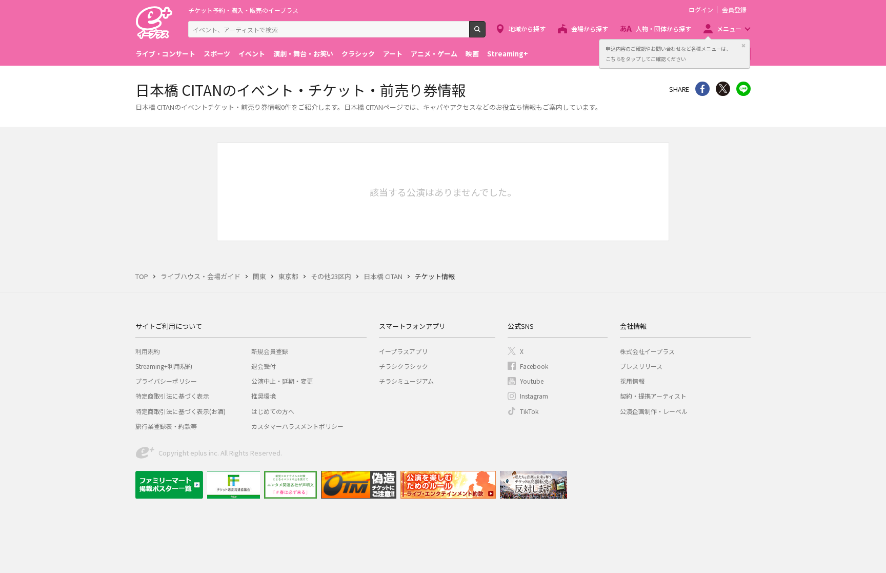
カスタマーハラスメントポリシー (297, 426)
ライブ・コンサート (165, 53)
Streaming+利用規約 (163, 366)
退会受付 (263, 366)
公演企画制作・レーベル (654, 411)
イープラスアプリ (403, 351)
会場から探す (589, 28)
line (743, 89)
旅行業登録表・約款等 (166, 426)
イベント (251, 53)
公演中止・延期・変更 (282, 381)
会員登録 (734, 9)
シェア (702, 89)
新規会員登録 (269, 351)
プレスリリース (641, 366)
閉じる (743, 46)
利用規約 (147, 351)
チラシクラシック (403, 366)
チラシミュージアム (406, 381)
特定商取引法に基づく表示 (172, 395)
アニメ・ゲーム (434, 53)
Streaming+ (507, 53)
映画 (472, 53)
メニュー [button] (729, 28)
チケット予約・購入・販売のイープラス (243, 10)
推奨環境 (263, 395)
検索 (485, 33)
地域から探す (527, 28)
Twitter (723, 89)
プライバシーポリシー (166, 381)
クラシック (358, 53)
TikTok (529, 411)
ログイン (701, 9)
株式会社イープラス (647, 351)
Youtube (531, 381)
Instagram (534, 395)
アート (392, 53)
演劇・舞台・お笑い (303, 53)
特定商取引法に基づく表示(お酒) (180, 411)
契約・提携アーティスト (653, 395)
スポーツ (217, 53)
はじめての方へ (272, 411)
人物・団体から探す (663, 28)
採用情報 (632, 381)
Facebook (534, 366)
